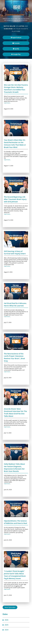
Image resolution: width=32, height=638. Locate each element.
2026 (6, 620)
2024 (6, 630)
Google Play (17, 54)
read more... (7, 103)
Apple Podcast (16, 37)
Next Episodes (10, 607)
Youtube (17, 43)
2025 (6, 625)
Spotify (16, 49)
